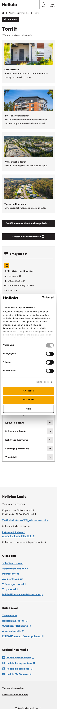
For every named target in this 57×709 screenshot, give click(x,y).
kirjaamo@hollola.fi (13, 533)
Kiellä (28, 409)
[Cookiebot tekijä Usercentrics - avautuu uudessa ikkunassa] (42, 298)
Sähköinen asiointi (12, 564)
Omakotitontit (11, 70)
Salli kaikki (28, 391)
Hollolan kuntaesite (14, 621)
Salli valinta (28, 400)
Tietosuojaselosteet (13, 688)
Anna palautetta (13, 631)
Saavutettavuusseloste (15, 695)
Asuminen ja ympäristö (19, 13)
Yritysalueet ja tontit (15, 162)
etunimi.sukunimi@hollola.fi (18, 536)
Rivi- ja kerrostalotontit (16, 116)
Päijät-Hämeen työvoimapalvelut (22, 637)
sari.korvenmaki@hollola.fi (21, 286)
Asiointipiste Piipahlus (15, 569)
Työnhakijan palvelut (14, 584)
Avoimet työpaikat (12, 579)
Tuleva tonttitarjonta (15, 204)
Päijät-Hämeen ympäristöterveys (22, 595)
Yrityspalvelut (10, 589)
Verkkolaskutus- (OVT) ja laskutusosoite (25, 521)
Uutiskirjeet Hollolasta (16, 626)
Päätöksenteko (10, 574)
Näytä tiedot (43, 382)
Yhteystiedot (9, 616)
